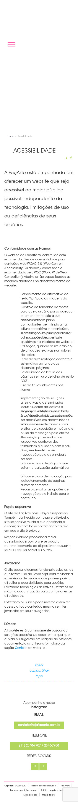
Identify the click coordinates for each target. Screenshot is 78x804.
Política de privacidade (52, 790)
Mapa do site (48, 795)
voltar (39, 665)
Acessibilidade (30, 795)
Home (10, 136)
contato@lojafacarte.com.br (39, 725)
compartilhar (39, 670)
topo (39, 676)
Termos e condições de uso (23, 790)
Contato (21, 648)
